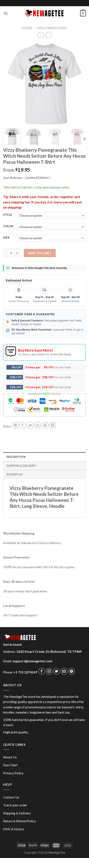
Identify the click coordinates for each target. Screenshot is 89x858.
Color (8, 226)
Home (27, 28)
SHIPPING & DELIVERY (21, 465)
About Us (10, 757)
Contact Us (11, 797)
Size (6, 237)
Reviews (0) (14, 474)
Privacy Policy (13, 773)
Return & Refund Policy (19, 821)
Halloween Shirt (52, 28)
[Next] (79, 83)
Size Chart (10, 765)
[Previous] (10, 83)
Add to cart (39, 253)
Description (15, 456)
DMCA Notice (13, 829)
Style (7, 215)
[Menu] (5, 13)
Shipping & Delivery (17, 813)
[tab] (44, 456)
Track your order (15, 805)
